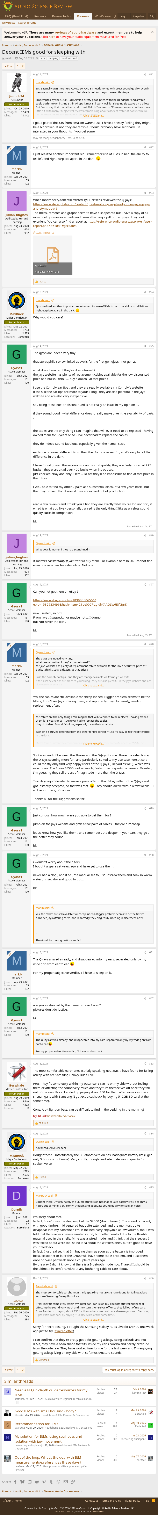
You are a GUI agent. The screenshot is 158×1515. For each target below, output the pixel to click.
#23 (151, 193)
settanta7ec (21, 1399)
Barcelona (23, 1227)
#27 (151, 584)
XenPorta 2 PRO (63, 1511)
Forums (83, 16)
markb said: (43, 82)
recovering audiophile (27, 1445)
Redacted (140, 1426)
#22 (151, 147)
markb (9, 58)
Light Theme (14, 1500)
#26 (151, 535)
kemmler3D (139, 1392)
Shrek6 (19, 1415)
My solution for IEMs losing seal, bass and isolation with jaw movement (48, 1439)
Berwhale (140, 1413)
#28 (151, 644)
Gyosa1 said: (43, 543)
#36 (151, 1278)
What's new (103, 16)
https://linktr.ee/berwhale (61, 1116)
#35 (151, 1187)
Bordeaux (23, 337)
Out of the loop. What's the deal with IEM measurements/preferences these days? (48, 1460)
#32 (151, 998)
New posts (8, 22)
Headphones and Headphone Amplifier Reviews (51, 1468)
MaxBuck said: (44, 1195)
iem (43, 58)
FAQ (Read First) (16, 16)
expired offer (64, 1331)
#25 (151, 346)
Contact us (91, 1500)
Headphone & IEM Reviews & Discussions (65, 1415)
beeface (19, 1466)
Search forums (27, 22)
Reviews (40, 16)
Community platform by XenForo (57, 1508)
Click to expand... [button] (93, 115)
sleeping (53, 58)
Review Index (61, 16)
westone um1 (69, 58)
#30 (151, 855)
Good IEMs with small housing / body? (45, 1411)
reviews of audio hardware (76, 32)
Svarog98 (20, 1427)
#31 (151, 952)
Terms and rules (111, 1500)
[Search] (152, 16)
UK (27, 1108)
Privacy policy (132, 1500)
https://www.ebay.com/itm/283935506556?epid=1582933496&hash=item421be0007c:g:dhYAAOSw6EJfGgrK (80, 602)
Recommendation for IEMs (36, 1423)
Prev (10, 66)
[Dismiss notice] (152, 32)
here (52, 37)
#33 (151, 1063)
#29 (151, 808)
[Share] (145, 74)
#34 (151, 1133)
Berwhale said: (44, 1286)
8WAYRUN (98, 1511)
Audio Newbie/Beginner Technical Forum (68, 1399)
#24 (151, 292)
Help (146, 1500)
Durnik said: (43, 1142)
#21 (151, 74)
